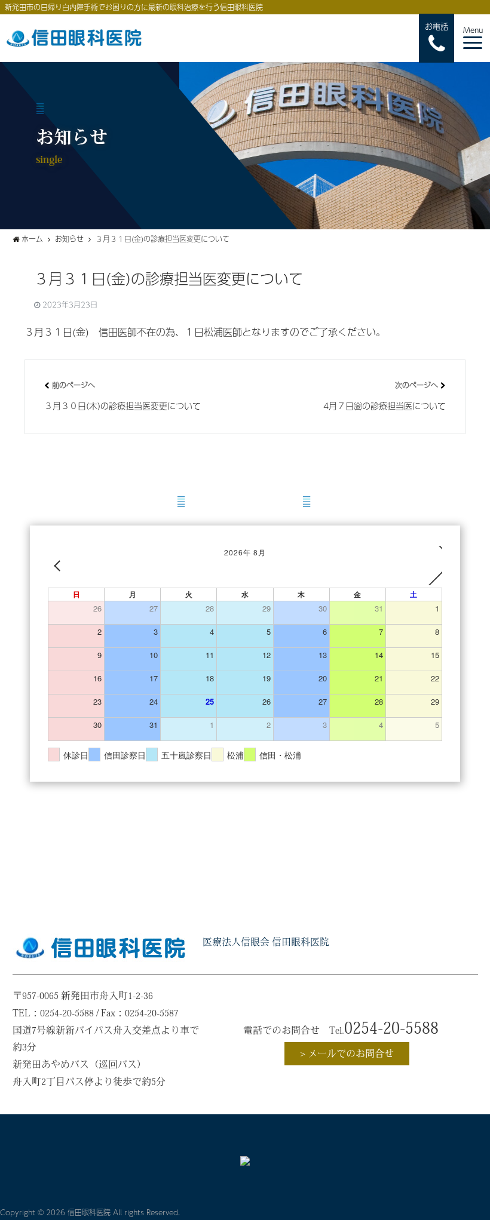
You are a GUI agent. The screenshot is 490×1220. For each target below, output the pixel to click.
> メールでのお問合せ (347, 1053)
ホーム (32, 238)
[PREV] (59, 565)
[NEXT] (430, 565)
